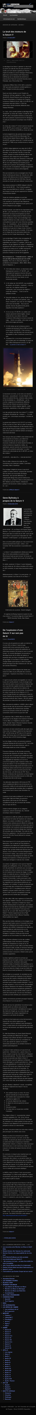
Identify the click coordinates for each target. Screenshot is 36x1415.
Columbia (8, 1395)
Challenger (8, 1397)
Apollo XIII (8, 1370)
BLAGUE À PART (8, 1283)
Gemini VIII (8, 1340)
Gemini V (7, 1334)
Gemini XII (8, 1348)
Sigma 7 (7, 1323)
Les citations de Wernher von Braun (15, 1287)
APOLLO (11, 490)
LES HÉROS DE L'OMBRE (10, 1307)
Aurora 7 (7, 1321)
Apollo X (7, 1364)
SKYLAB (5, 1383)
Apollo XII (8, 1368)
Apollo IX (7, 1362)
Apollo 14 (8, 1372)
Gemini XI (8, 1346)
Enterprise (8, 1393)
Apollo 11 (8, 1366)
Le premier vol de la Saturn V (18, 344)
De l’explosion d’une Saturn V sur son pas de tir (13, 633)
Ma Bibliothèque (21, 19)
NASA (4, 1303)
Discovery (8, 1399)
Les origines (8, 1352)
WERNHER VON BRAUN (10, 1285)
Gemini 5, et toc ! (8, 1269)
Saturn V (17, 490)
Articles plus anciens (9, 1238)
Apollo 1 (7, 1356)
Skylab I (7, 1385)
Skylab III (7, 1389)
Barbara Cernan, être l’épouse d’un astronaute (16, 1251)
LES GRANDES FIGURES (10, 1280)
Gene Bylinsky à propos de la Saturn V (13, 499)
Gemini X (7, 1344)
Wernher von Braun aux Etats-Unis (15, 1291)
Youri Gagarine (9, 1301)
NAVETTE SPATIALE (9, 1391)
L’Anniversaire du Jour (9, 19)
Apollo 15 (8, 1375)
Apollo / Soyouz (9, 1381)
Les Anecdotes (14, 15)
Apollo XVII (8, 1379)
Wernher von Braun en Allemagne (15, 1289)
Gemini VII (8, 1338)
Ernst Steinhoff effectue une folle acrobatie (15, 1257)
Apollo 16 (8, 1377)
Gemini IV (8, 1332)
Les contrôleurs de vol (11, 1309)
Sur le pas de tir (9, 1311)
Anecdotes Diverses (8, 1278)
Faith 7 (7, 1325)
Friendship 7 (8, 1319)
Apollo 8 (7, 1360)
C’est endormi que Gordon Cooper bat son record (17, 1271)
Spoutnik (7, 1299)
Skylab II (7, 1387)
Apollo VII (8, 1358)
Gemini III (8, 1330)
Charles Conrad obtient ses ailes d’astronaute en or (18, 1267)
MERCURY (6, 1313)
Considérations (9, 1293)
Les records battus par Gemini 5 (12, 1259)
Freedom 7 (8, 1315)
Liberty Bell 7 (9, 1317)
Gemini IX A (8, 1342)
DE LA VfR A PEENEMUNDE (11, 1295)
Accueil (5, 15)
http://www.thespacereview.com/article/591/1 (15, 1215)
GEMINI (5, 1328)
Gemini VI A (8, 1336)
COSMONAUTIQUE (8, 1297)
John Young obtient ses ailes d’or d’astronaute (17, 1265)
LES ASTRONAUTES (9, 1305)
